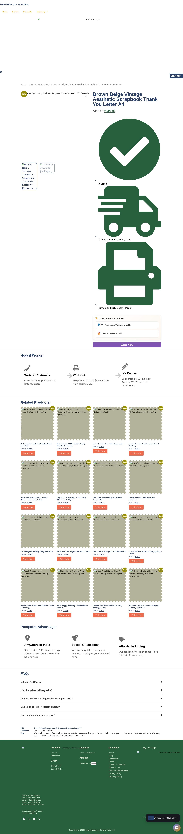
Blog (111, 756)
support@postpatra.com (32, 811)
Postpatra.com (90, 830)
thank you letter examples (126, 733)
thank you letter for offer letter (148, 733)
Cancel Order (56, 769)
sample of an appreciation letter (80, 733)
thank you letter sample (43, 735)
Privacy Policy (115, 774)
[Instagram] (29, 819)
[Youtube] (34, 819)
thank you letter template (62, 735)
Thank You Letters (43, 84)
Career (111, 762)
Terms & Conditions (117, 765)
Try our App (149, 747)
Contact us (113, 759)
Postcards (27, 12)
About (111, 753)
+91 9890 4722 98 (29, 813)
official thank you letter (59, 733)
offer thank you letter (42, 733)
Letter (30, 84)
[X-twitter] (39, 819)
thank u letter (98, 733)
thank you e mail (110, 733)
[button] (86, 96)
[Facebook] (24, 819)
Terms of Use (114, 768)
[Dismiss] (151, 818)
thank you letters (78, 735)
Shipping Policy (115, 777)
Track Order (56, 766)
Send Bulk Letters (87, 753)
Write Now (127, 345)
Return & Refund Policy (119, 771)
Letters (15, 12)
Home (4, 12)
